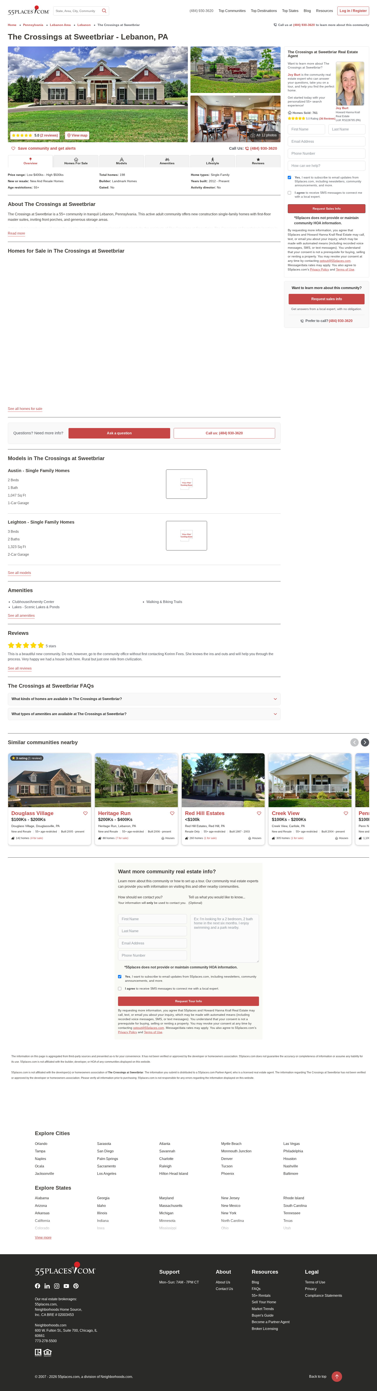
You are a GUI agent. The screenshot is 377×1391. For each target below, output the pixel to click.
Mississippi (168, 1228)
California (42, 1221)
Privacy (311, 1289)
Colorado (42, 1228)
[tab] (30, 161)
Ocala (39, 1166)
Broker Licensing (265, 1329)
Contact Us (224, 1289)
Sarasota (104, 1144)
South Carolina (295, 1206)
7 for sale (122, 838)
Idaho (101, 1206)
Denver (227, 1159)
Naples (40, 1159)
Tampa (40, 1151)
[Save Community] (85, 813)
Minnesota (167, 1221)
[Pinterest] (76, 1286)
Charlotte (166, 1159)
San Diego (105, 1151)
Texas (288, 1221)
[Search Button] (103, 10)
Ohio (225, 1228)
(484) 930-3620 (201, 11)
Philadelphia (293, 1151)
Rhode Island (293, 1198)
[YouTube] (66, 1286)
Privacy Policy (319, 269)
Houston (289, 1159)
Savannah (167, 1151)
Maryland (166, 1198)
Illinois (102, 1213)
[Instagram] (56, 1286)
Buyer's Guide (263, 1315)
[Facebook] (37, 1286)
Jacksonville (44, 1173)
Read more (16, 233)
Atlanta (164, 1144)
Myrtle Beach (231, 1144)
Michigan (166, 1213)
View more (43, 1237)
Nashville (290, 1166)
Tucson (227, 1166)
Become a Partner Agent (271, 1322)
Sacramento (106, 1166)
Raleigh (165, 1166)
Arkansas (42, 1213)
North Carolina (232, 1221)
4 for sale (36, 838)
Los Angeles (106, 1173)
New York (228, 1213)
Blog (255, 1282)
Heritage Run (114, 813)
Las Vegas (291, 1144)
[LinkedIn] (47, 1286)
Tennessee (291, 1213)
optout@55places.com (335, 260)
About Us (223, 1282)
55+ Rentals (261, 1295)
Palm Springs (107, 1159)
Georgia (103, 1198)
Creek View (286, 813)
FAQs (256, 1289)
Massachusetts (170, 1206)
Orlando (41, 1144)
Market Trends (263, 1309)
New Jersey (230, 1198)
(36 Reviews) (327, 118)
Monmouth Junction (236, 1151)
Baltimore (290, 1173)
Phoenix (227, 1173)
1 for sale (210, 838)
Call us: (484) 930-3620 (224, 433)
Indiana (103, 1221)
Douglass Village (32, 813)
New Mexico (230, 1206)
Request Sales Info (327, 208)
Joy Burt (294, 74)
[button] (144, 699)
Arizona (41, 1206)
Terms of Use (345, 269)
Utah (287, 1228)
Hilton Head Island (173, 1173)
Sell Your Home (264, 1302)
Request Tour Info (188, 1001)
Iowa (101, 1228)
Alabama (42, 1198)
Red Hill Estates (204, 813)
